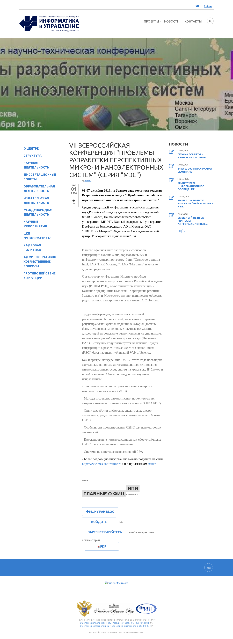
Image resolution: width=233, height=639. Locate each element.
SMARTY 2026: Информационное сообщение (191, 186)
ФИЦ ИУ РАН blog (100, 511)
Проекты (151, 21)
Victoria (88, 181)
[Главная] (49, 23)
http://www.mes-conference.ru (102, 464)
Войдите (99, 522)
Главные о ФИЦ (104, 493)
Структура (30, 156)
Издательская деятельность (34, 200)
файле (152, 464)
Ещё (181, 231)
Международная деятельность (38, 212)
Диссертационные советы (40, 177)
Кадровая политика (30, 247)
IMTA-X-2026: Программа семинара (195, 170)
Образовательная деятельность (37, 189)
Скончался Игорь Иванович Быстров (192, 156)
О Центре (29, 149)
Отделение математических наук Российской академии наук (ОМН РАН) (115, 623)
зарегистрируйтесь (105, 532)
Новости (171, 21)
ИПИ (133, 488)
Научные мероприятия (33, 224)
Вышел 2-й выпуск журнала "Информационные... (193, 220)
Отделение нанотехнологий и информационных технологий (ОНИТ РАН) (116, 626)
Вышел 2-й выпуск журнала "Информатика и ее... (196, 203)
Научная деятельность (34, 165)
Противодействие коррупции (37, 276)
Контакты (193, 21)
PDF (103, 546)
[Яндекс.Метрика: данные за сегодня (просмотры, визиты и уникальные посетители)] (116, 583)
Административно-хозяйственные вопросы (37, 261)
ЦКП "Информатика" (35, 236)
